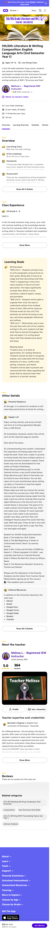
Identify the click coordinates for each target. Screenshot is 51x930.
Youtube (10, 619)
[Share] (40, 18)
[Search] (40, 10)
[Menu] (45, 10)
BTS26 (32, 2)
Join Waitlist (39, 925)
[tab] (6, 125)
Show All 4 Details (24, 189)
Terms (22, 4)
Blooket (9, 616)
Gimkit (9, 604)
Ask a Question (39, 709)
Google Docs (12, 607)
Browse (13, 10)
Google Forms (12, 610)
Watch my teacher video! (16, 97)
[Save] (45, 18)
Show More (24, 245)
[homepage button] (5, 10)
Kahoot (9, 601)
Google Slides (12, 613)
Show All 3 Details (24, 628)
